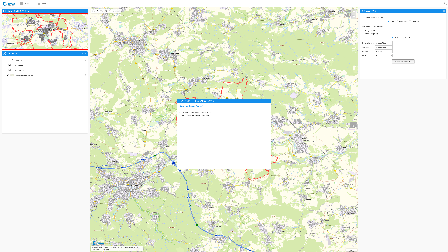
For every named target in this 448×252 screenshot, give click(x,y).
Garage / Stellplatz (371, 31)
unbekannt (415, 21)
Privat (392, 21)
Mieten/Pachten (410, 38)
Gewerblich (403, 21)
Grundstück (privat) (371, 34)
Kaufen (397, 38)
